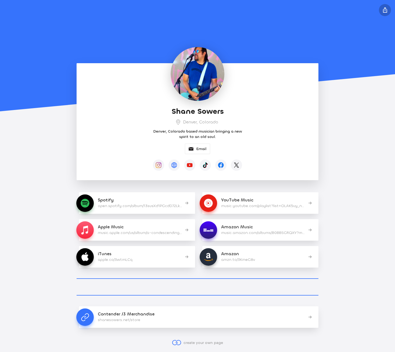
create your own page (203, 342)
